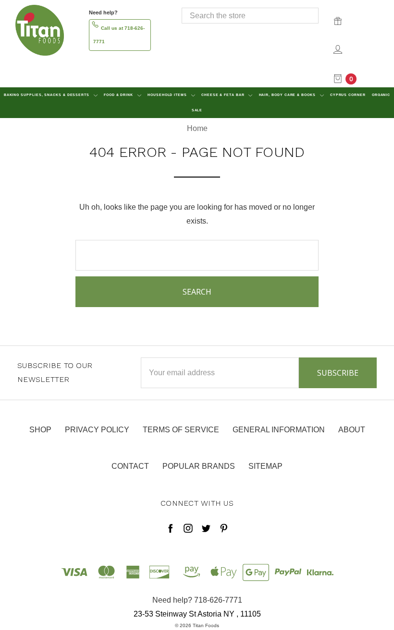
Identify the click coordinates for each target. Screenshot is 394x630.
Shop (40, 430)
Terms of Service (181, 430)
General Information (279, 430)
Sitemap (265, 466)
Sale (197, 110)
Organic (381, 94)
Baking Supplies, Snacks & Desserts (47, 94)
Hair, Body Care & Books (288, 94)
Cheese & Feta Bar (223, 94)
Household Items (168, 94)
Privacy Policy (97, 430)
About (351, 430)
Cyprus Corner (348, 94)
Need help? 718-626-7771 (197, 600)
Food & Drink (119, 94)
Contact (130, 466)
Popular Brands (198, 466)
